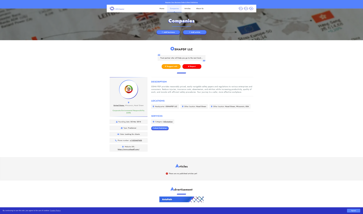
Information (168, 121)
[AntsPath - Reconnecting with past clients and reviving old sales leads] (181, 199)
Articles (188, 8)
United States (119, 105)
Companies (174, 8)
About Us (200, 8)
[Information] (246, 8)
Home (162, 8)
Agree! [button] (353, 210)
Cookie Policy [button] (55, 210)
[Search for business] (241, 8)
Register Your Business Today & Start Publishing (181, 2)
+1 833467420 (136, 140)
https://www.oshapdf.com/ (128, 149)
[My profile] (251, 8)
